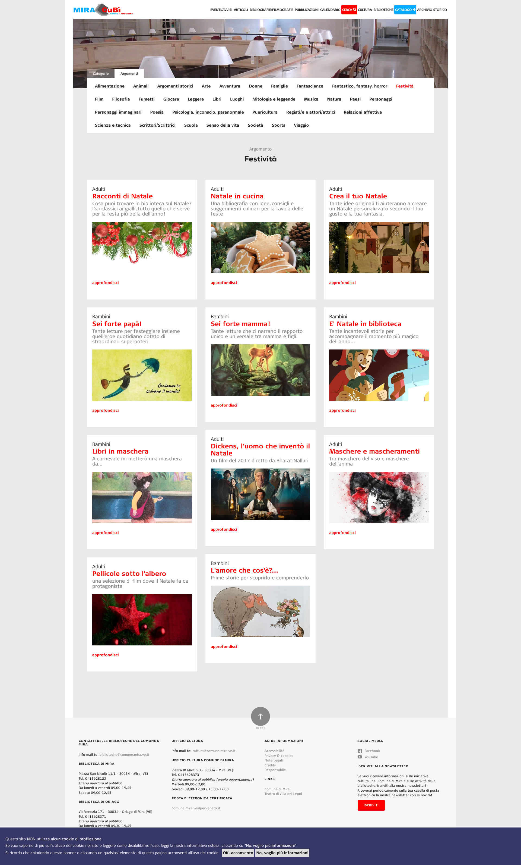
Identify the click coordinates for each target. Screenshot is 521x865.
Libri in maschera (120, 451)
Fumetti (147, 99)
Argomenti (129, 73)
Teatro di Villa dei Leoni (283, 794)
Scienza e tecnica (113, 125)
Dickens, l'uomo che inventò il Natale (260, 449)
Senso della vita (223, 125)
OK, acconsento (238, 852)
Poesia (157, 112)
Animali (140, 86)
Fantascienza (310, 86)
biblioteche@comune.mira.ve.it (124, 754)
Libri (216, 99)
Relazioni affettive (363, 112)
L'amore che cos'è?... (244, 570)
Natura (334, 99)
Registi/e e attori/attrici (310, 112)
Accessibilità (274, 751)
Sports (278, 125)
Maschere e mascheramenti (374, 451)
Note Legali (274, 760)
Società (255, 125)
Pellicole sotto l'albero (129, 573)
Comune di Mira (277, 789)
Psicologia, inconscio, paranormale (208, 112)
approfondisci (105, 282)
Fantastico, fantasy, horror (359, 86)
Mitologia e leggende (273, 99)
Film (99, 99)
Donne (255, 86)
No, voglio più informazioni (282, 852)
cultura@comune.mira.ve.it (214, 751)
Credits (270, 765)
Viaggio (301, 125)
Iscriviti (371, 805)
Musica (311, 99)
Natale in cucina (237, 196)
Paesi (355, 99)
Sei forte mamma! (240, 323)
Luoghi (237, 99)
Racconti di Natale (122, 196)
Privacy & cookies (279, 756)
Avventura (230, 86)
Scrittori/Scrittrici (157, 125)
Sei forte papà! (116, 323)
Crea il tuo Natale (358, 196)
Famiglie (279, 86)
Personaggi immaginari (118, 112)
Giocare (171, 99)
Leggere (196, 99)
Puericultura (265, 112)
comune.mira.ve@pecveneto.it (196, 808)
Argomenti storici (175, 86)
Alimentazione (110, 86)
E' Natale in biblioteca (365, 323)
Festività (405, 86)
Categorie (101, 73)
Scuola (191, 125)
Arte (206, 86)
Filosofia (121, 99)
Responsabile (275, 770)
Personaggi (381, 99)
